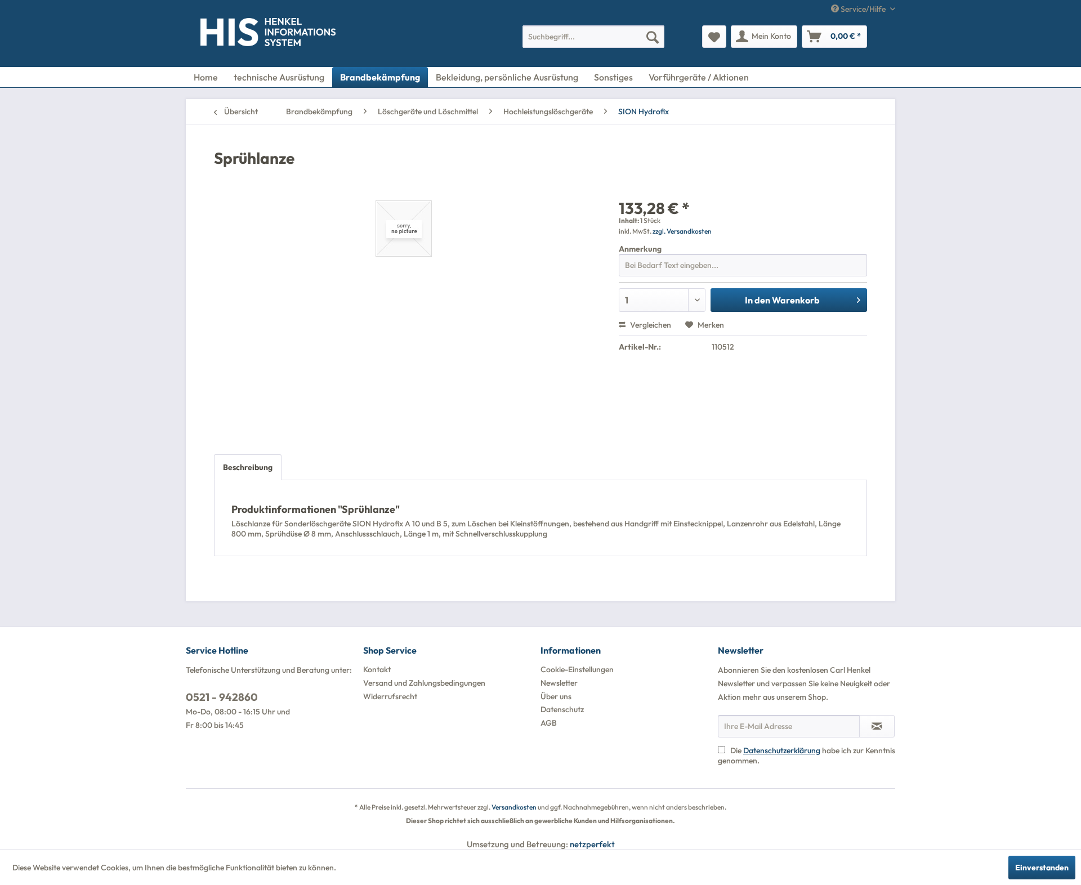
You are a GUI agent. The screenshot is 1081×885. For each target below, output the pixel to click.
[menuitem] (593, 36)
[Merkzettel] (714, 36)
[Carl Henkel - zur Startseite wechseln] (223, 34)
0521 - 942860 (222, 697)
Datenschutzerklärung (781, 750)
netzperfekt (592, 844)
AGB (548, 723)
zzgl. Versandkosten (682, 231)
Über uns (555, 696)
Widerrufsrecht (390, 696)
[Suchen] (652, 36)
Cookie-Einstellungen (577, 669)
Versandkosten (514, 807)
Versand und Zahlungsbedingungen (424, 683)
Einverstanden (1042, 867)
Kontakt (377, 669)
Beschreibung (248, 467)
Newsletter (559, 683)
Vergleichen (649, 325)
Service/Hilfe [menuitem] (863, 9)
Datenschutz (562, 709)
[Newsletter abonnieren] (877, 726)
